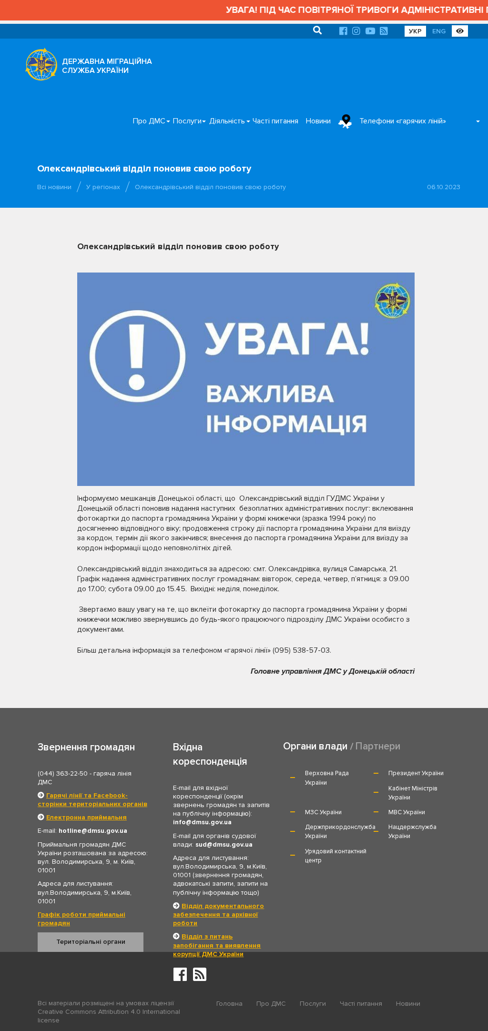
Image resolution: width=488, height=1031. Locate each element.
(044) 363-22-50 (63, 773)
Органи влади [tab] (315, 746)
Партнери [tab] (378, 746)
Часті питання (275, 121)
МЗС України (323, 812)
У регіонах (103, 187)
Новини (318, 121)
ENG (439, 31)
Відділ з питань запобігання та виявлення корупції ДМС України (217, 945)
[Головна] (38, 67)
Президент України (416, 773)
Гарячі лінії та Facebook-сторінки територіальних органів (92, 799)
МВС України (406, 812)
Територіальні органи (90, 942)
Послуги (187, 121)
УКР (415, 31)
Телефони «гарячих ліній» (402, 121)
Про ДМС (149, 121)
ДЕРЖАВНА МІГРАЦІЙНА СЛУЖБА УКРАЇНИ (107, 66)
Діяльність (227, 121)
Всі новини (54, 187)
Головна (229, 1004)
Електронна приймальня (86, 817)
